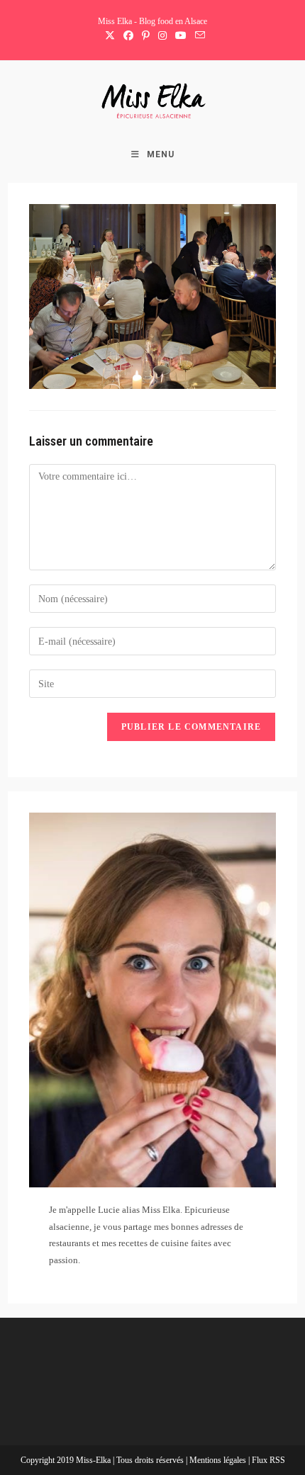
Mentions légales (218, 1460)
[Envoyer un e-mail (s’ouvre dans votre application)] (198, 36)
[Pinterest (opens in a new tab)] (146, 36)
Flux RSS (268, 1460)
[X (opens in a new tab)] (110, 36)
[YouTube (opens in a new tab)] (181, 36)
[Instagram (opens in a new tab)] (162, 36)
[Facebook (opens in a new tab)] (128, 36)
